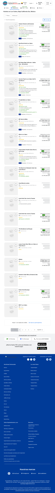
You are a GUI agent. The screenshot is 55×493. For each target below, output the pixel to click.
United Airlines (7, 385)
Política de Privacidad (8, 434)
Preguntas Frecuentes (32, 444)
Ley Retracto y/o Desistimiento (10, 455)
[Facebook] (28, 359)
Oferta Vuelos (33, 373)
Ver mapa (47, 19)
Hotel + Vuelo (25, 7)
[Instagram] (34, 359)
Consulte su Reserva (32, 436)
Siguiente (39, 329)
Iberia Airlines (6, 376)
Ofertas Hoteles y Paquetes (33, 434)
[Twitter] (31, 359)
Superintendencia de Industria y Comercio (12, 440)
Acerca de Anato (7, 431)
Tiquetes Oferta (34, 382)
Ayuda (31, 3)
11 (34, 329)
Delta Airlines (6, 419)
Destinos (32, 388)
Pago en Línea (31, 447)
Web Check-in (31, 438)
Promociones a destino (32, 431)
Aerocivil (5, 446)
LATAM (5, 373)
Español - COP (25, 3)
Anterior (15, 329)
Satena (5, 400)
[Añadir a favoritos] (15, 24)
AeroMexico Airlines (8, 382)
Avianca (5, 367)
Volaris (5, 410)
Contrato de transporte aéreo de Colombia (12, 461)
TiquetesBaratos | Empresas (33, 424)
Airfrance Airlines (7, 379)
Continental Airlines (8, 388)
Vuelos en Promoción (35, 376)
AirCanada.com (7, 394)
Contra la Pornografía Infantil (9, 449)
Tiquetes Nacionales (35, 379)
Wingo (5, 413)
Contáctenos (30, 441)
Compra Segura (7, 437)
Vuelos (7, 7)
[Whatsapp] (50, 359)
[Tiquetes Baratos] (5, 3)
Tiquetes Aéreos (34, 385)
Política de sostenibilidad (9, 458)
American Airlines (7, 391)
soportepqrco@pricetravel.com (27, 483)
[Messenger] (47, 359)
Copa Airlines (6, 370)
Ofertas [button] (40, 7)
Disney (33, 7)
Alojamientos (15, 7)
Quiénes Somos (7, 425)
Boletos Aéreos (34, 370)
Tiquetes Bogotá (34, 367)
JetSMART (6, 416)
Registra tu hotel (31, 425)
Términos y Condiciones (8, 428)
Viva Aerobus (6, 407)
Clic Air (5, 403)
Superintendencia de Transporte (10, 443)
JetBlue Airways (7, 397)
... (31, 329)
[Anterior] (7, 31)
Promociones (31, 428)
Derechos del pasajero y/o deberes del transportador (14, 452)
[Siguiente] (16, 31)
